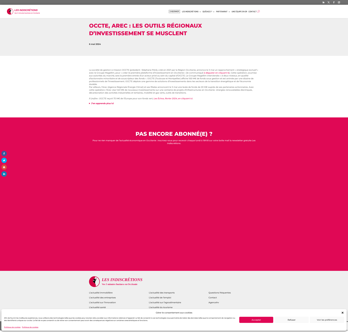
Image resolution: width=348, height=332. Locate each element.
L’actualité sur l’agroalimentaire (165, 302)
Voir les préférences (327, 320)
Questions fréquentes (220, 292)
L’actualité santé (97, 307)
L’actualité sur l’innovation (102, 302)
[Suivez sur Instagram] (339, 2)
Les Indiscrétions (190, 12)
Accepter (256, 320)
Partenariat (222, 12)
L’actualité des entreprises (102, 297)
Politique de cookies (12, 327)
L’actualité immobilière (101, 292)
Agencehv (214, 302)
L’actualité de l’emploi (160, 297)
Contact (252, 12)
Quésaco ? (207, 12)
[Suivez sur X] (329, 2)
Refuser (292, 320)
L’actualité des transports (162, 292)
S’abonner (174, 12)
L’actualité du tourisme (161, 307)
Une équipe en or (239, 12)
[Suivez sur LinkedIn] (323, 2)
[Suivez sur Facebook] (334, 2)
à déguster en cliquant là (216, 72)
